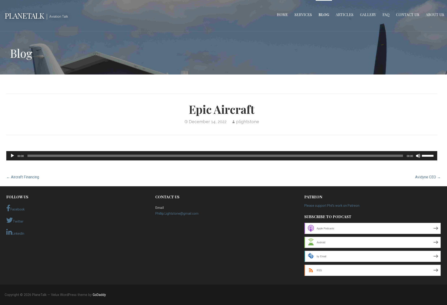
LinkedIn (18, 233)
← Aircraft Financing (22, 177)
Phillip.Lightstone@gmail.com (177, 213)
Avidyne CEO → (428, 177)
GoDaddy (99, 295)
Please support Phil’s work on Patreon (331, 205)
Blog (323, 14)
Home (282, 14)
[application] (221, 155)
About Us (435, 14)
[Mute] (418, 155)
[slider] (428, 155)
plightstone (247, 121)
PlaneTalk (24, 15)
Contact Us (407, 14)
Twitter (18, 221)
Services (303, 14)
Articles (344, 14)
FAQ (386, 14)
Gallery (368, 14)
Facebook (17, 209)
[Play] (12, 155)
